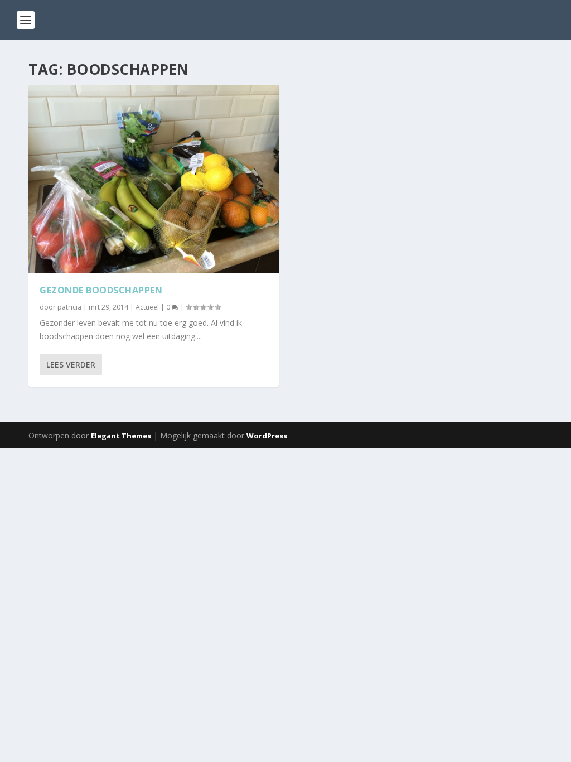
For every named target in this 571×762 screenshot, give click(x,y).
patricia (69, 307)
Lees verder (70, 364)
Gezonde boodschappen (101, 290)
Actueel (147, 307)
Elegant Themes (121, 436)
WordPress (266, 436)
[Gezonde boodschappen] (153, 179)
